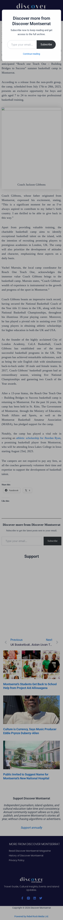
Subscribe (46, 44)
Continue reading (31, 54)
